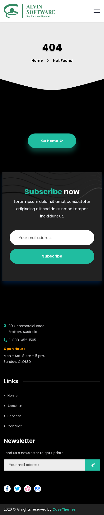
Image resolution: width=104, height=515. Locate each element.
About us (14, 405)
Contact (14, 426)
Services (14, 416)
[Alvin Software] (29, 10)
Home (37, 60)
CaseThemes (64, 509)
